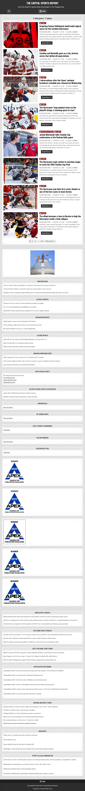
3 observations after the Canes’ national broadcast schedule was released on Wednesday (60, 81)
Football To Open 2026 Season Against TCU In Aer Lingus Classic (26, 311)
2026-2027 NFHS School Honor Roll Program (19, 393)
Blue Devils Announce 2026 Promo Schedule (19, 346)
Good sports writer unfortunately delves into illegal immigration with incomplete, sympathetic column (39, 759)
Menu (44, 11)
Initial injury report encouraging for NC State (19, 321)
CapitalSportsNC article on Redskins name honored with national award (28, 684)
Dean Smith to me (9, 740)
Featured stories (47, 132)
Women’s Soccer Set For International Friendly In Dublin (23, 303)
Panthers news (42, 281)
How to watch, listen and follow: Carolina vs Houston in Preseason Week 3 (29, 285)
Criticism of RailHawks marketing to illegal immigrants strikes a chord (28, 773)
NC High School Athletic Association (42, 389)
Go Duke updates (42, 335)
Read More (46, 43)
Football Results (9, 378)
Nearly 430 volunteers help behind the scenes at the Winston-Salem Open (29, 638)
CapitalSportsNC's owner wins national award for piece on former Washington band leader (35, 689)
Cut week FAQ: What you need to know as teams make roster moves (27, 289)
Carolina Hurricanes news (42, 353)
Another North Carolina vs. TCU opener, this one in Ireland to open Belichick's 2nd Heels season (37, 634)
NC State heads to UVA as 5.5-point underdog (19, 328)
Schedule (6, 430)
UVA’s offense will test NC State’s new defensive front (22, 325)
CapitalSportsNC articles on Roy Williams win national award (25, 680)
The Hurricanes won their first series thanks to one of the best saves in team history (59, 190)
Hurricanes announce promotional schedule (19, 365)
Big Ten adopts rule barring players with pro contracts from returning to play (31, 642)
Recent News (8, 407)
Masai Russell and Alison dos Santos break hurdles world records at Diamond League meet (35, 616)
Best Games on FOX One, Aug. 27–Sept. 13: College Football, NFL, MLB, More (30, 656)
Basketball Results (9, 380)
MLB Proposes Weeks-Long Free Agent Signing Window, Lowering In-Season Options (33, 652)
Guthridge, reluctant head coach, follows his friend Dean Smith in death (28, 749)
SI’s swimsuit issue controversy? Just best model (21, 720)
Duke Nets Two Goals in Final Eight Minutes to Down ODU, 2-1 (25, 339)
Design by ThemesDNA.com (42, 789)
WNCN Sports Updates (42, 612)
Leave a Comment (73, 32)
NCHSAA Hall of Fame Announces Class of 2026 (20, 397)
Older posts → (50, 241)
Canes (44, 23)
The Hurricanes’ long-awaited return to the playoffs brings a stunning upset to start (57, 109)
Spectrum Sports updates (42, 630)
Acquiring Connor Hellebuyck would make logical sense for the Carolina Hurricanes (60, 27)
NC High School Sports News (13, 375)
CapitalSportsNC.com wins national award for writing (22, 694)
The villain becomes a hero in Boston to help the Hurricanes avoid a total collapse (60, 217)
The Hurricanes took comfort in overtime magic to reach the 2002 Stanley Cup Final (59, 163)
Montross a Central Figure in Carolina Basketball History (23, 717)
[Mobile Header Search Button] (9, 11)
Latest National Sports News (42, 648)
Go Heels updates (42, 299)
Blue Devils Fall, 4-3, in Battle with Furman (18, 343)
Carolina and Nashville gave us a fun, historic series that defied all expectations (58, 54)
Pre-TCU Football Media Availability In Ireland (19, 307)
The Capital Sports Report (42, 3)
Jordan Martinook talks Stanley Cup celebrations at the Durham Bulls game (56, 136)
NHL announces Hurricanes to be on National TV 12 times (23, 357)
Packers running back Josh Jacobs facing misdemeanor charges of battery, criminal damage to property (40, 620)
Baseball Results (9, 382)
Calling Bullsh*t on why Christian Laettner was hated (22, 713)
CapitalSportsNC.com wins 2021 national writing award (22, 675)
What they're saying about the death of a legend (20, 735)
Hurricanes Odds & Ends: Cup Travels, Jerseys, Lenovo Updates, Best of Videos (31, 361)
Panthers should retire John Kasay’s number (19, 710)
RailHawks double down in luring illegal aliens (19, 769)
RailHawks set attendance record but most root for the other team (26, 764)
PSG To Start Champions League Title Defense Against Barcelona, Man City (29, 660)
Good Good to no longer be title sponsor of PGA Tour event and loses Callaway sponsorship (35, 624)
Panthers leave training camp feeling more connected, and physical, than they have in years (35, 292)
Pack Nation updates (42, 317)
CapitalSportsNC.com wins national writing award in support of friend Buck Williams (33, 671)
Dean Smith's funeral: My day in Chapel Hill (18, 744)
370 (42, 241)
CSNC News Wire (46, 32)
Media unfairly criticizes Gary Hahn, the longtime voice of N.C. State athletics (30, 707)
